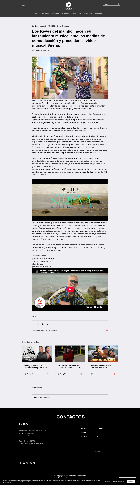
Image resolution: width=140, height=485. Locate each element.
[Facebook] (27, 463)
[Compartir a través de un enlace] (48, 324)
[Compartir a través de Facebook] (33, 324)
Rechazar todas (118, 482)
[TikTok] (20, 463)
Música (35, 317)
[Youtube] (24, 463)
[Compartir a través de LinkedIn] (43, 324)
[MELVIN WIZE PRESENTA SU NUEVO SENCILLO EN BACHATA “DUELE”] (70, 354)
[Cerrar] (137, 481)
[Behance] (34, 463)
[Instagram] (31, 463)
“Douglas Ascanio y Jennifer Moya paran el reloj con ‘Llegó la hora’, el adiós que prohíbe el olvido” (36, 366)
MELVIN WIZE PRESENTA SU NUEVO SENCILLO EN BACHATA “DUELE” (69, 366)
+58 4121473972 (28, 441)
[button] (23, 4)
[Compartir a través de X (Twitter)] (38, 324)
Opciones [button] (107, 482)
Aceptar (130, 482)
